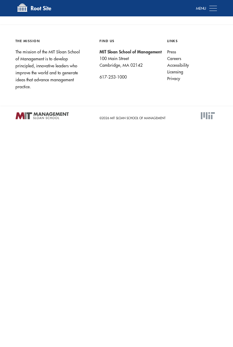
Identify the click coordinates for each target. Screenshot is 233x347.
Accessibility (178, 65)
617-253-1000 (113, 77)
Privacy (173, 78)
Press (171, 52)
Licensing (175, 72)
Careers (174, 58)
